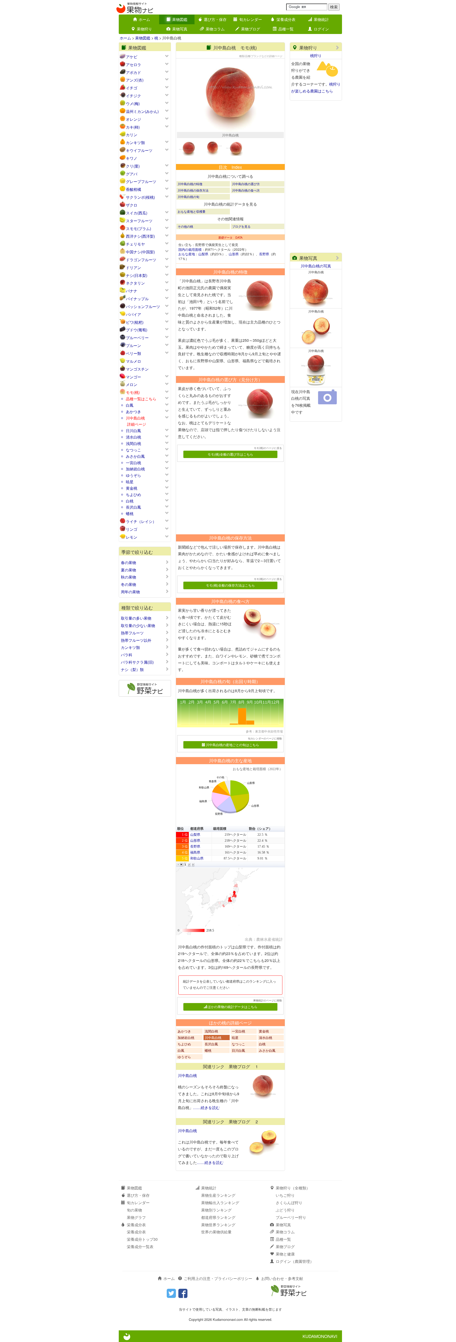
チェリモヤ (135, 244)
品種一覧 (286, 29)
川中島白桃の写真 (316, 266)
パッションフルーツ (143, 306)
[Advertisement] (228, 496)
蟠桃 (129, 513)
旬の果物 (134, 1210)
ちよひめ (133, 494)
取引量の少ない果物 (138, 625)
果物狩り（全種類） (293, 1188)
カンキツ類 (135, 142)
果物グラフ (136, 1217)
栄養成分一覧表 (140, 1246)
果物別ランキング (216, 1210)
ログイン (321, 29)
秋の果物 (128, 577)
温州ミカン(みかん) (142, 111)
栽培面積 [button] (219, 828)
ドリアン (133, 267)
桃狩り (316, 55)
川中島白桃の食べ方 (246, 190)
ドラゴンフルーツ (141, 259)
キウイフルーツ (139, 150)
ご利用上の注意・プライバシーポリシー (218, 1278)
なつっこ (133, 450)
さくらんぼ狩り (289, 1202)
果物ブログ (250, 29)
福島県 (195, 852)
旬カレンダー (250, 19)
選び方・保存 (215, 19)
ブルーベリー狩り (291, 1217)
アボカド (133, 72)
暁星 (129, 481)
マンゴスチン (137, 369)
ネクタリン (135, 283)
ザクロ (131, 205)
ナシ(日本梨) (136, 275)
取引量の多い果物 (136, 618)
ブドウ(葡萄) (136, 330)
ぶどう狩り (285, 1210)
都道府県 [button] (197, 828)
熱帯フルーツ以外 (136, 640)
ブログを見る (241, 226)
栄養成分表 (285, 19)
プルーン (133, 345)
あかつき (133, 411)
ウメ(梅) (133, 103)
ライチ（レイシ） (141, 521)
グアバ (131, 174)
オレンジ (133, 119)
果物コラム (215, 29)
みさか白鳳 (135, 456)
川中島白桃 (135, 418)
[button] (178, 864)
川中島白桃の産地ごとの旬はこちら (232, 744)
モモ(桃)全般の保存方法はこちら (230, 585)
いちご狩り (285, 1195)
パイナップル (137, 298)
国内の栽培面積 (190, 249)
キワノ (131, 158)
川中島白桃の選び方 (246, 184)
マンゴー (133, 377)
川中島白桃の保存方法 (193, 190)
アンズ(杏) (134, 80)
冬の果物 (128, 584)
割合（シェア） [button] (260, 828)
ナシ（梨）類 (132, 669)
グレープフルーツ (141, 181)
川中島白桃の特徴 (190, 184)
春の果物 (128, 562)
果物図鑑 (179, 19)
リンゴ (131, 529)
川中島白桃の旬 (188, 196)
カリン (131, 134)
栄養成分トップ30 (142, 1239)
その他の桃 (185, 226)
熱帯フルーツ (132, 633)
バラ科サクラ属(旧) (137, 662)
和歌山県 (197, 858)
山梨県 (203, 253)
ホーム (144, 19)
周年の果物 (130, 591)
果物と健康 (285, 1254)
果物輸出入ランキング (220, 1202)
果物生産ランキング (218, 1195)
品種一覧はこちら (141, 398)
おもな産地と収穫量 (191, 211)
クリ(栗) (133, 166)
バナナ (131, 291)
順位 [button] (180, 828)
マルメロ (133, 361)
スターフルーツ (139, 220)
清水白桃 (133, 437)
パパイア (133, 314)
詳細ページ (136, 424)
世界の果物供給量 (216, 1232)
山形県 (234, 253)
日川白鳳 (133, 430)
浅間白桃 (133, 443)
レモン (131, 537)
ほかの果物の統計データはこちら (232, 1006)
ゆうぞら (133, 475)
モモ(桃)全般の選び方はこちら (230, 454)
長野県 (264, 253)
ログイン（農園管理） (295, 1261)
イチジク (133, 95)
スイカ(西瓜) (136, 213)
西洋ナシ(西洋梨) (140, 236)
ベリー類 (133, 353)
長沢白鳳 (133, 507)
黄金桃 (131, 488)
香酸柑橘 (133, 189)
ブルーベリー (137, 337)
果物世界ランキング (218, 1224)
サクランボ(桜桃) (140, 197)
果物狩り (144, 29)
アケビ (131, 56)
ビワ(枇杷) (134, 322)
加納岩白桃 (135, 469)
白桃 (129, 501)
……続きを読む (206, 1107)
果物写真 (179, 29)
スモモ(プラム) (138, 228)
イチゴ (131, 88)
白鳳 (129, 405)
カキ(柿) (133, 127)
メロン (131, 384)
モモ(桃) (133, 392)
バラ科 (126, 654)
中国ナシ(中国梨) (140, 252)
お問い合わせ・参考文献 (282, 1278)
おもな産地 (186, 253)
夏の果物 (128, 570)
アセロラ (133, 64)
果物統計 (321, 19)
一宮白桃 (133, 462)
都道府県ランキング (218, 1217)
